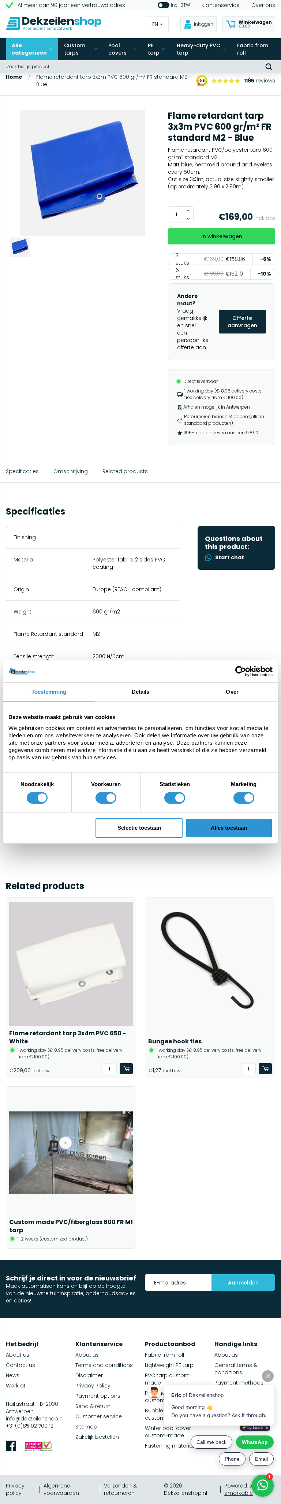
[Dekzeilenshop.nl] (54, 24)
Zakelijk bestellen (97, 1437)
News (12, 1375)
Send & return (92, 1406)
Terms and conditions (104, 1365)
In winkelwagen (221, 236)
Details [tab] (141, 692)
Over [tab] (232, 692)
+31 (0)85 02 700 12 (29, 1426)
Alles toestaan (229, 828)
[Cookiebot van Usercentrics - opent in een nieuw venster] (241, 671)
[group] (82, 173)
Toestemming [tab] (48, 692)
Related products (125, 471)
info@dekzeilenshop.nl (35, 1418)
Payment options (97, 1396)
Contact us (20, 1365)
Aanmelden (243, 1282)
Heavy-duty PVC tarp (198, 49)
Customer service (98, 1416)
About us (17, 1355)
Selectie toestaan (139, 828)
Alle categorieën (29, 49)
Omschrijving (70, 471)
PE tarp (154, 49)
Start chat (229, 557)
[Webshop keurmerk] (38, 1447)
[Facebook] (11, 1447)
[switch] (105, 798)
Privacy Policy (92, 1385)
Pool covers (117, 49)
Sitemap (86, 1426)
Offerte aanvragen (242, 321)
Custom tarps (74, 49)
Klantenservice (221, 5)
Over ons (263, 5)
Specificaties (22, 471)
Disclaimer (89, 1375)
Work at (16, 1385)
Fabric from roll (252, 49)
